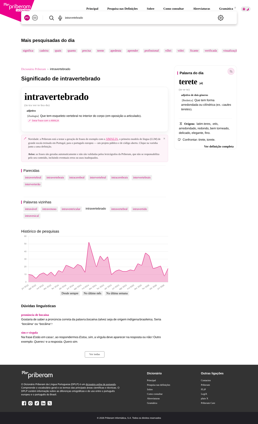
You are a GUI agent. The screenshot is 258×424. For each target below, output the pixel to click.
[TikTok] (37, 405)
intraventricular (71, 209)
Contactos (206, 380)
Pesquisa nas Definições (122, 8)
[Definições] (220, 18)
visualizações (231, 50)
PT (27, 17)
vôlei (168, 50)
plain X (204, 398)
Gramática (226, 8)
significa (28, 50)
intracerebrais (119, 177)
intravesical (32, 215)
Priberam (205, 384)
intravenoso (49, 209)
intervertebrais (142, 177)
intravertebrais (55, 177)
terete (100, 50)
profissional (151, 50)
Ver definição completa (219, 146)
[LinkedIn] (43, 405)
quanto (72, 50)
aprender (132, 50)
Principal (92, 8)
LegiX (204, 393)
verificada (211, 50)
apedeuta (115, 50)
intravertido (140, 209)
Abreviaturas (201, 8)
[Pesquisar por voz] (60, 18)
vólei (181, 50)
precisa (86, 50)
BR (35, 17)
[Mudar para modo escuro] (245, 9)
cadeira (44, 50)
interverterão (32, 184)
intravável (31, 209)
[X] (50, 405)
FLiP (203, 389)
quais (58, 50)
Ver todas (94, 354)
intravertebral (33, 177)
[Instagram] (30, 405)
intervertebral (98, 177)
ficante (194, 50)
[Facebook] (24, 405)
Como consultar (173, 8)
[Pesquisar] (51, 18)
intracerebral (77, 177)
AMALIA (112, 139)
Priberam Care (208, 403)
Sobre (150, 8)
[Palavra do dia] (231, 71)
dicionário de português (101, 384)
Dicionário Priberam (33, 69)
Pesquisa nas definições (158, 384)
